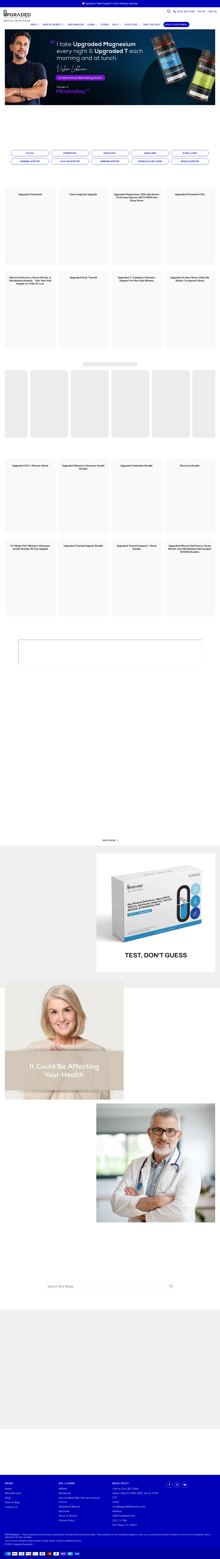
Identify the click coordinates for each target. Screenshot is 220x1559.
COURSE (104, 24)
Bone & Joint (190, 153)
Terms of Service (68, 1515)
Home (8, 1488)
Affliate (63, 1488)
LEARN (90, 24)
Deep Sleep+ (110, 153)
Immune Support (110, 161)
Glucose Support (70, 161)
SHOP (34, 24)
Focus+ (30, 153)
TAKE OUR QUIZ (151, 24)
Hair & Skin (150, 153)
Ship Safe (64, 1511)
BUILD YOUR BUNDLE (176, 24)
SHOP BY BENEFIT (52, 24)
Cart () (212, 11)
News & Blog (12, 1502)
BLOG (116, 24)
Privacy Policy (67, 1520)
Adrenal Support (30, 161)
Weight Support (190, 161)
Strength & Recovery (150, 161)
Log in (201, 11)
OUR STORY (130, 24)
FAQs (8, 1497)
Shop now (109, 840)
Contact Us (11, 1506)
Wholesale (65, 1493)
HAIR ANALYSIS (76, 24)
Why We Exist (13, 1493)
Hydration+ (70, 153)
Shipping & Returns (69, 1506)
